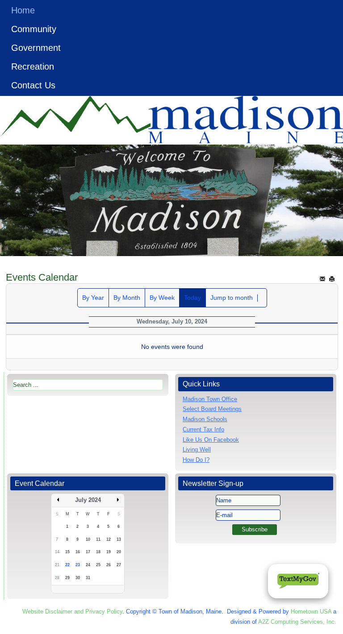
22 (67, 565)
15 (67, 552)
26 (108, 565)
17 (88, 552)
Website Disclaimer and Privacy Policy (72, 611)
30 (77, 578)
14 (57, 552)
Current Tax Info (203, 429)
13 (119, 539)
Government (36, 48)
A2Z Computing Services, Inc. (297, 621)
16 (77, 552)
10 (88, 539)
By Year (93, 297)
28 (57, 578)
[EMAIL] (322, 278)
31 (88, 578)
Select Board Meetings (212, 409)
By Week (162, 297)
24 (88, 565)
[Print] (332, 278)
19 (108, 552)
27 (119, 565)
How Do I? (196, 459)
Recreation (32, 66)
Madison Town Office (210, 399)
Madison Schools (205, 419)
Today (192, 297)
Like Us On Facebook (211, 439)
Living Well (197, 449)
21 (57, 565)
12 (108, 539)
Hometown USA (311, 611)
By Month (126, 297)
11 (98, 539)
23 (77, 565)
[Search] (262, 298)
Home (23, 10)
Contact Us (33, 85)
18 (98, 552)
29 (67, 578)
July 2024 (88, 500)
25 (98, 565)
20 (119, 552)
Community (33, 29)
